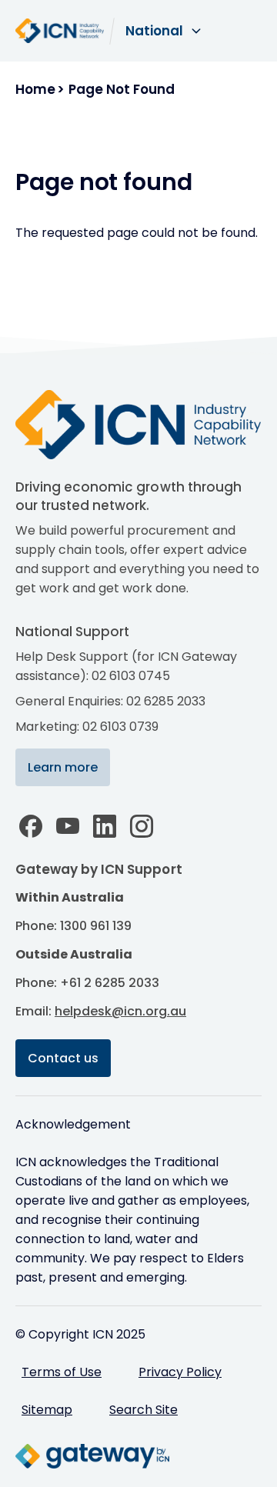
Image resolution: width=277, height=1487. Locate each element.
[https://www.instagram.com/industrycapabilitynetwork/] (141, 826)
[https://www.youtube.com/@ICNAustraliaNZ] (67, 826)
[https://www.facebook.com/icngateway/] (30, 826)
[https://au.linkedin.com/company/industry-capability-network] (104, 826)
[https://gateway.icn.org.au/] (92, 1456)
